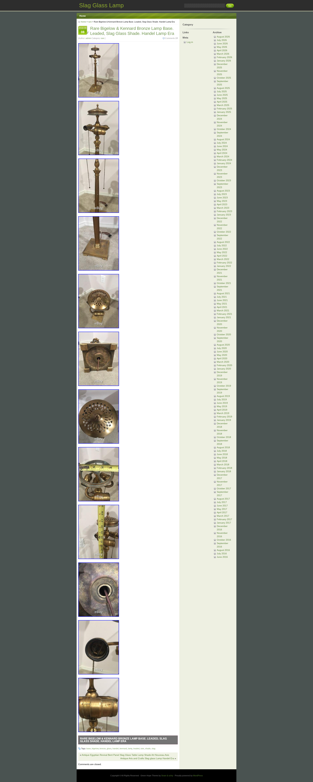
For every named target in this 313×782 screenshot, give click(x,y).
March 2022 (223, 259)
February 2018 (224, 468)
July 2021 (222, 296)
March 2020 (223, 362)
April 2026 (222, 50)
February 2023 (224, 211)
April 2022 (222, 255)
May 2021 (222, 303)
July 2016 (222, 553)
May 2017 (222, 509)
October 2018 (224, 437)
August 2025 (223, 88)
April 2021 (222, 307)
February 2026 (224, 57)
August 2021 (223, 293)
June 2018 (222, 454)
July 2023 (222, 194)
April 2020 (222, 358)
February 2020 (224, 365)
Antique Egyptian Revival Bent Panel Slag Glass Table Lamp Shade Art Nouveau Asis (125, 755)
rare (90, 22)
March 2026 (223, 53)
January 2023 (224, 214)
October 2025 (224, 77)
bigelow (95, 748)
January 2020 (224, 368)
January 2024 (224, 163)
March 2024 (223, 156)
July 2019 (222, 399)
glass (109, 748)
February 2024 (224, 160)
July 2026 (222, 40)
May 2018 (222, 457)
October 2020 (224, 334)
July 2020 (222, 348)
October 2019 (224, 385)
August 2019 (223, 396)
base (88, 748)
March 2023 (223, 208)
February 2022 (224, 262)
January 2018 (224, 471)
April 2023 (222, 204)
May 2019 (222, 406)
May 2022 (222, 252)
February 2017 (224, 519)
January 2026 (224, 60)
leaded (136, 748)
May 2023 (222, 201)
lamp (130, 748)
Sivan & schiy (167, 776)
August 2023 (223, 190)
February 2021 (224, 314)
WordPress (198, 776)
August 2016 (223, 550)
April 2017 (222, 512)
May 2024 (222, 149)
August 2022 (223, 242)
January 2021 (224, 317)
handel (115, 748)
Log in (190, 42)
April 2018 (222, 461)
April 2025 (222, 101)
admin (88, 38)
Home (82, 16)
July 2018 (222, 451)
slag (153, 748)
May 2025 (222, 98)
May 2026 (222, 47)
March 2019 (223, 413)
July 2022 (222, 245)
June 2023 (222, 197)
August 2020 (223, 344)
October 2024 (224, 129)
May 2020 (222, 355)
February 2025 (224, 108)
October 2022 (224, 231)
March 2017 (223, 516)
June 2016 (222, 557)
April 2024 (222, 153)
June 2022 (222, 249)
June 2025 (222, 95)
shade (148, 748)
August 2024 (223, 139)
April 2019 (222, 409)
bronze (103, 748)
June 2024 (222, 146)
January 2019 (224, 420)
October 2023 (224, 180)
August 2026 (223, 36)
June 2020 (222, 351)
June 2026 (222, 43)
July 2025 (222, 91)
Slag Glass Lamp (101, 5)
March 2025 (223, 105)
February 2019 (224, 416)
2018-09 (82, 30)
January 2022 (224, 266)
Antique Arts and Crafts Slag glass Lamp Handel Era (147, 758)
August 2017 (223, 498)
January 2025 (224, 112)
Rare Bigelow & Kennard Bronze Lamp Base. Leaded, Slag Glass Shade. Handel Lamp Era (123, 740)
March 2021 (223, 310)
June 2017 (222, 505)
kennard (123, 748)
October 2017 (224, 488)
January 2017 (224, 522)
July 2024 (222, 142)
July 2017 (222, 502)
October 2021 (224, 283)
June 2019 (222, 403)
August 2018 (223, 447)
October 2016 (224, 540)
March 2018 (223, 464)
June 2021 (222, 300)
